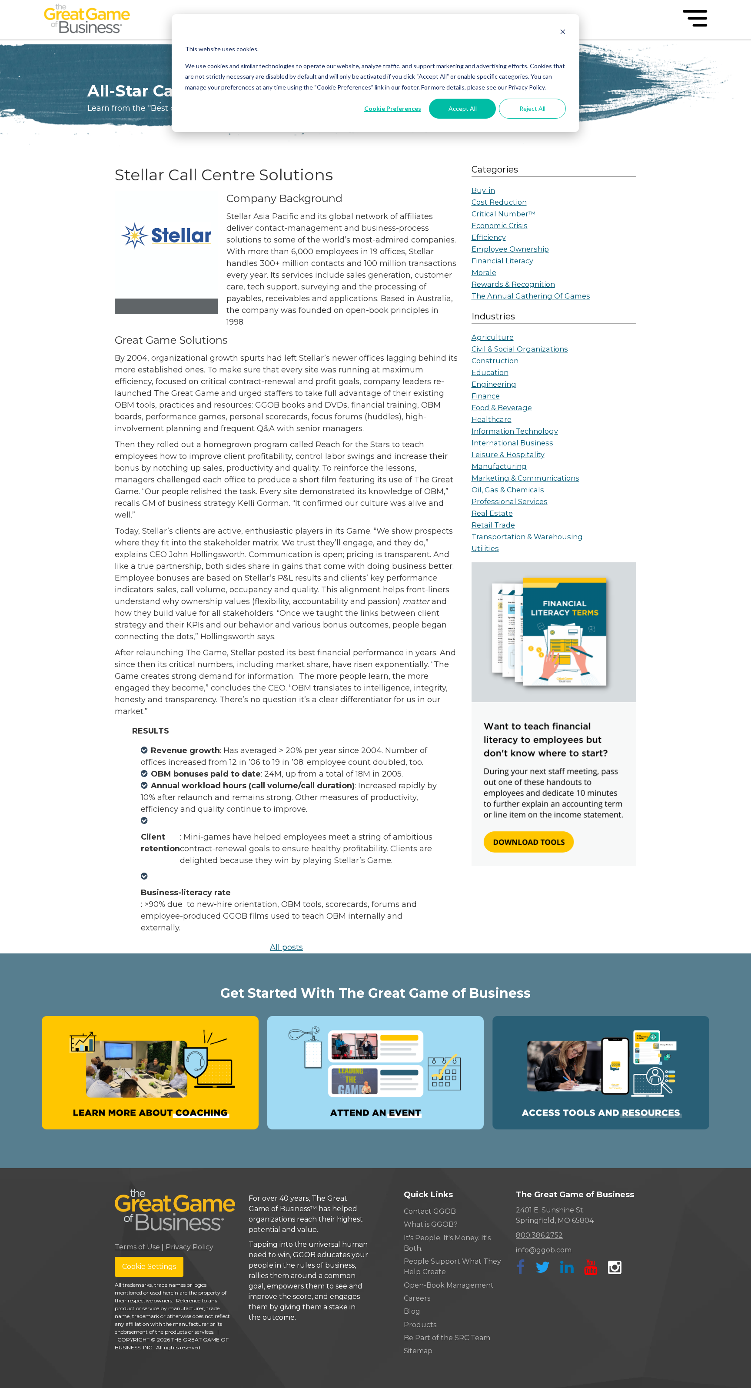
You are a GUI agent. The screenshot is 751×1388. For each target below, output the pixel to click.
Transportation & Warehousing (527, 536)
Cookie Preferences (392, 108)
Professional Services (510, 501)
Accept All (463, 108)
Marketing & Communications (525, 478)
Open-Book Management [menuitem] (449, 1285)
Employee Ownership (510, 249)
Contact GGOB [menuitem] (430, 1211)
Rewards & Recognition (513, 284)
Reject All (532, 108)
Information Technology (515, 431)
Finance (486, 396)
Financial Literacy (502, 260)
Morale (484, 272)
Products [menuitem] (420, 1325)
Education (490, 372)
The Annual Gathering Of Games (531, 296)
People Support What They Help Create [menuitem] (452, 1266)
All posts (286, 947)
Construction (495, 360)
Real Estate (492, 513)
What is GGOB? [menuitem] (431, 1224)
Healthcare (492, 419)
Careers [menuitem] (417, 1298)
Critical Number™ (504, 213)
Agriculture (493, 337)
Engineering (494, 384)
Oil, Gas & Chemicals (508, 489)
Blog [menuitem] (412, 1311)
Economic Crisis (500, 225)
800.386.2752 (539, 1235)
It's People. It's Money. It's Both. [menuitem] (447, 1243)
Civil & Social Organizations (520, 349)
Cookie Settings (149, 1266)
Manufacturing (499, 466)
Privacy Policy (189, 1247)
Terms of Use (137, 1247)
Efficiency (489, 237)
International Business (512, 442)
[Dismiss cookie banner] (563, 32)
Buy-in (483, 190)
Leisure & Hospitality (508, 454)
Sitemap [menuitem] (418, 1351)
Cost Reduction (499, 202)
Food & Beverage (502, 407)
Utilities (485, 548)
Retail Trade (493, 525)
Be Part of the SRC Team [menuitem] (447, 1338)
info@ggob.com (544, 1250)
